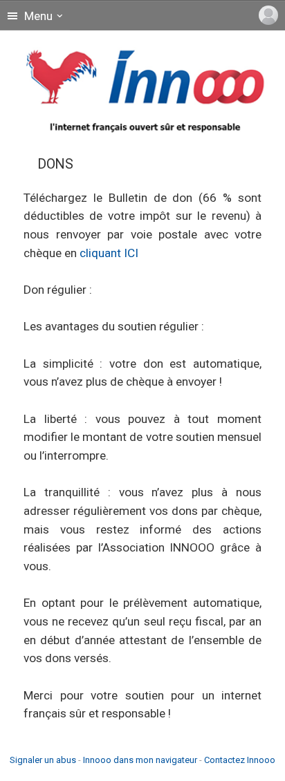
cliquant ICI (109, 253)
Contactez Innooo (239, 760)
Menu (37, 16)
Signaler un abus (43, 760)
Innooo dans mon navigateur (140, 760)
